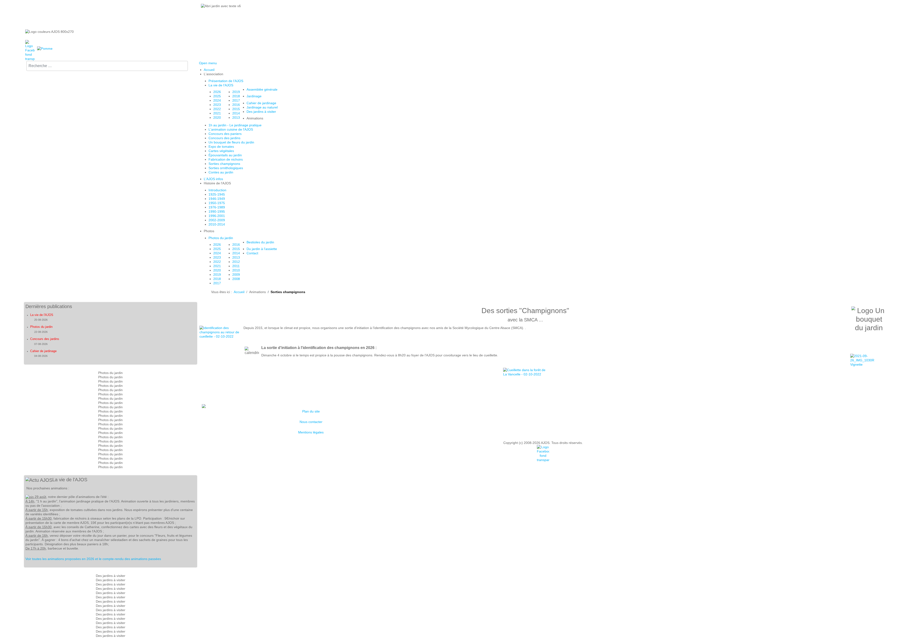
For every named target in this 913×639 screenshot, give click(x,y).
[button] (213, 74)
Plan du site (311, 411)
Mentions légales (311, 432)
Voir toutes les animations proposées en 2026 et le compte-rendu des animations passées (93, 559)
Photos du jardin (41, 327)
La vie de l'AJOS (41, 315)
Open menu (208, 63)
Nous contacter (311, 422)
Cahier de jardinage (43, 351)
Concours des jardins (44, 339)
